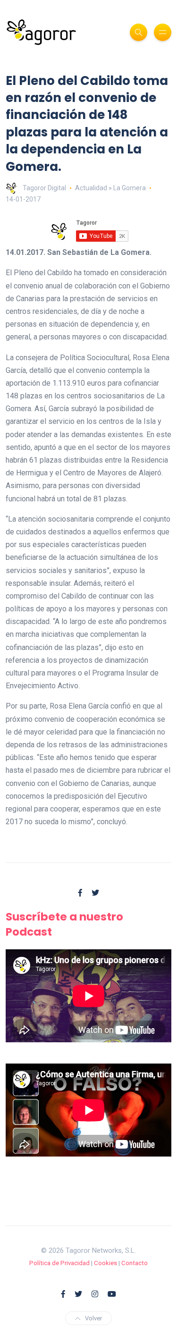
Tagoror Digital (44, 188)
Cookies (105, 1263)
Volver (93, 1318)
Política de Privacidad (59, 1263)
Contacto (134, 1263)
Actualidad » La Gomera (110, 188)
